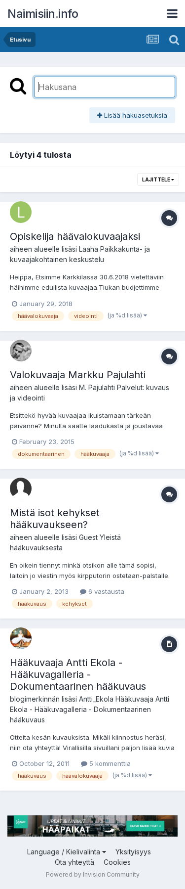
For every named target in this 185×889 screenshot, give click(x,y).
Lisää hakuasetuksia (134, 115)
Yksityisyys (133, 851)
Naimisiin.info (42, 13)
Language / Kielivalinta (64, 851)
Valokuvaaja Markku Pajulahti (78, 375)
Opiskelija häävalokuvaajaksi (75, 236)
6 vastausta (105, 591)
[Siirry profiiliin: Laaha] (21, 212)
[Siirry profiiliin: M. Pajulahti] (21, 350)
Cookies (117, 862)
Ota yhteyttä (74, 862)
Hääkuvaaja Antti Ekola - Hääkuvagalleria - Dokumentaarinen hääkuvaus (78, 674)
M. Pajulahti (97, 387)
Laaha (88, 249)
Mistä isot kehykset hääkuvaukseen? (55, 519)
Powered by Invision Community (93, 874)
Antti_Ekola (96, 699)
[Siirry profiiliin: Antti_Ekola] (21, 638)
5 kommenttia (109, 763)
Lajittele (156, 179)
